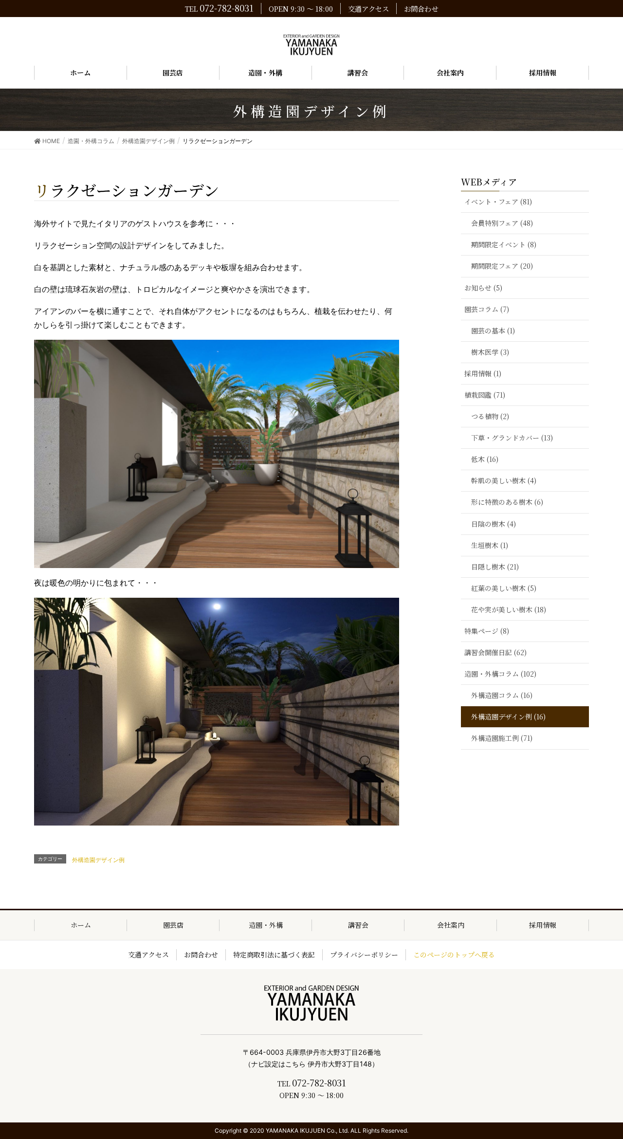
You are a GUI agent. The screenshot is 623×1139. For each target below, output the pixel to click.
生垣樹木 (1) (489, 545)
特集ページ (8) (486, 631)
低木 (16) (484, 459)
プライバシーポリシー (364, 954)
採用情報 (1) (482, 373)
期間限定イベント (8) (503, 244)
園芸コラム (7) (486, 309)
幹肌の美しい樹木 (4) (503, 480)
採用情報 (542, 925)
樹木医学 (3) (490, 352)
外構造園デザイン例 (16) (508, 716)
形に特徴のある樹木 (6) (507, 502)
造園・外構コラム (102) (500, 674)
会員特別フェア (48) (502, 223)
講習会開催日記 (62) (495, 652)
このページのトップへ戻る (454, 954)
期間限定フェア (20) (502, 266)
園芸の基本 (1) (493, 330)
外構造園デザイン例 (98, 859)
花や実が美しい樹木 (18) (508, 609)
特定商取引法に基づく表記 (274, 954)
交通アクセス (368, 8)
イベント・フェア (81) (498, 201)
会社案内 (450, 925)
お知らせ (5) (483, 288)
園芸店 (173, 925)
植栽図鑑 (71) (484, 395)
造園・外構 (266, 925)
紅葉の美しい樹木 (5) (503, 588)
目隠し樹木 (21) (495, 566)
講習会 (358, 925)
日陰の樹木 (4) (493, 524)
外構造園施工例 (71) (501, 738)
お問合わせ (421, 8)
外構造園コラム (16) (501, 695)
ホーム (81, 925)
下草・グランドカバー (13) (512, 437)
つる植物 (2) (490, 416)
